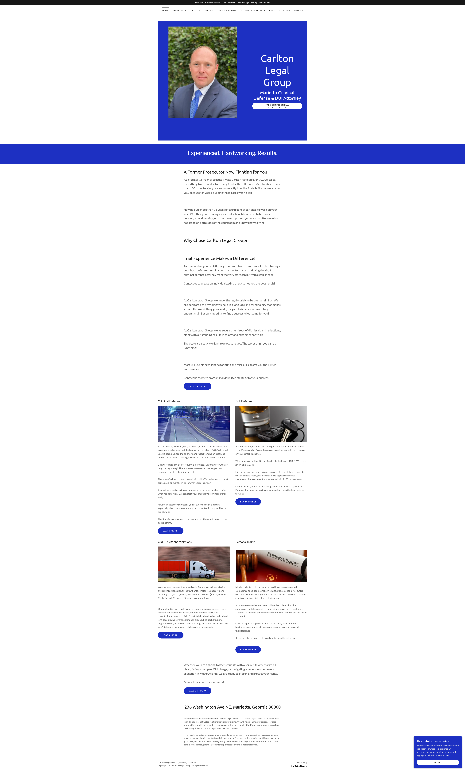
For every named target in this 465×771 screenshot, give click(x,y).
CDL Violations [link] (226, 10)
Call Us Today (198, 386)
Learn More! (171, 531)
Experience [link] (180, 10)
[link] (277, 85)
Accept (438, 762)
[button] (298, 10)
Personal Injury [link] (279, 10)
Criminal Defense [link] (202, 10)
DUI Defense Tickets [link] (252, 10)
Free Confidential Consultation (277, 106)
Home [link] (165, 10)
